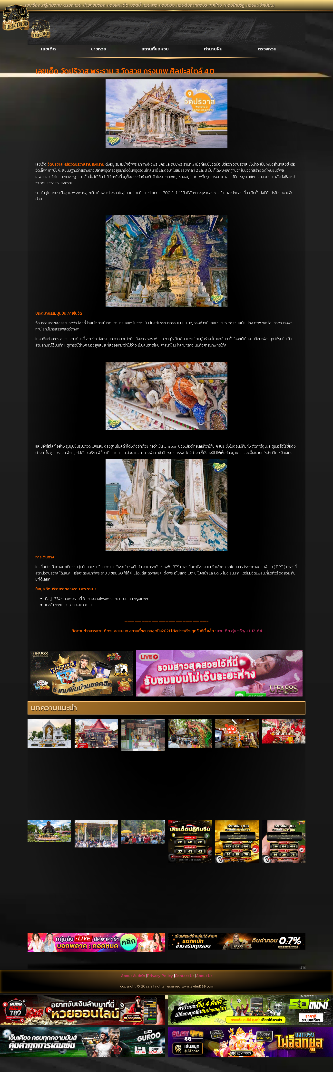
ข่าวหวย (98, 49)
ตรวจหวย (267, 49)
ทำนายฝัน (213, 49)
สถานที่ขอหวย (155, 49)
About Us (204, 975)
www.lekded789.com (197, 986)
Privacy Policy (160, 975)
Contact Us (184, 975)
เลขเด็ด (48, 49)
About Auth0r (133, 975)
